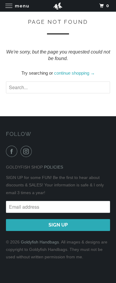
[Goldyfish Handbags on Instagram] (27, 151)
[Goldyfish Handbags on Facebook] (13, 151)
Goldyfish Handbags (40, 242)
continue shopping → (74, 73)
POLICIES (53, 167)
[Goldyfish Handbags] (58, 6)
